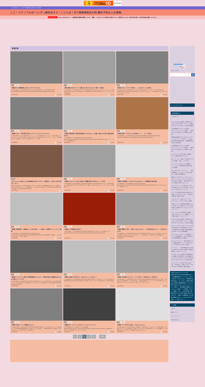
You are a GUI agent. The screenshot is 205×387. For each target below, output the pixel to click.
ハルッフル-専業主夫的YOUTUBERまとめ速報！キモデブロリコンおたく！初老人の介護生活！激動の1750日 (182, 194)
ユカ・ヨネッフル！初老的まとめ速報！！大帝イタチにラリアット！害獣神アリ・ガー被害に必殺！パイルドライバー (182, 214)
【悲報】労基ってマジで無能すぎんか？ (22, 324)
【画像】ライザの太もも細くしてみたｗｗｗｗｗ (131, 324)
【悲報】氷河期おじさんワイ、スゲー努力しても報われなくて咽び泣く (137, 277)
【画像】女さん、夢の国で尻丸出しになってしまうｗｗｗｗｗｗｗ (30, 133)
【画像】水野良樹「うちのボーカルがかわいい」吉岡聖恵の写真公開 (137, 181)
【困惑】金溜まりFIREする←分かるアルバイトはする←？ (81, 277)
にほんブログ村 (175, 70)
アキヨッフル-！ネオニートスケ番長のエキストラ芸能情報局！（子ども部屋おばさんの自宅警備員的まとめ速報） (182, 236)
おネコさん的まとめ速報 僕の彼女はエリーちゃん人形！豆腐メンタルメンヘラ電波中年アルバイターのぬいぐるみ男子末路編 (182, 123)
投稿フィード (174, 312)
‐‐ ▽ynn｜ (17, 85)
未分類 (13, 178)
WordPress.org (175, 319)
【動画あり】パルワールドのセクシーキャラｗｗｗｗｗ (80, 324)
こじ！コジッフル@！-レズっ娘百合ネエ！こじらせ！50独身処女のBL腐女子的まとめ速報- (182, 165)
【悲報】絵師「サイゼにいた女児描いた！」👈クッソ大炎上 (134, 133)
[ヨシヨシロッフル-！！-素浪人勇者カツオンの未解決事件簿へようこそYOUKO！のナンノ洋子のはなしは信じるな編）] (182, 242)
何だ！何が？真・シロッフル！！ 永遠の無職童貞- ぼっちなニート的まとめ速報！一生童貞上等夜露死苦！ (182, 172)
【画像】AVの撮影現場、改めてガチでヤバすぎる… (26, 87)
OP (12, 85)
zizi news (59, 94)
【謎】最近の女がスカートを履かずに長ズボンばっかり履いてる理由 (84, 87)
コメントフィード (175, 316)
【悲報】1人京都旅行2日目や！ (73, 229)
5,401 (102, 336)
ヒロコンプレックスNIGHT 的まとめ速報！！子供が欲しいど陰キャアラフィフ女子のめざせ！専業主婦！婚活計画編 (182, 264)
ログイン (173, 308)
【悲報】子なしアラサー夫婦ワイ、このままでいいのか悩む (134, 87)
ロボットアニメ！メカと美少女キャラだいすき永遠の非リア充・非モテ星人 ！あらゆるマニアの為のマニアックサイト (182, 187)
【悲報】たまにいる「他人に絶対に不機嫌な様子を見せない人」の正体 (84, 181)
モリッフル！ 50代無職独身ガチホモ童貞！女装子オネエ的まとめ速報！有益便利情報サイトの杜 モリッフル (182, 249)
